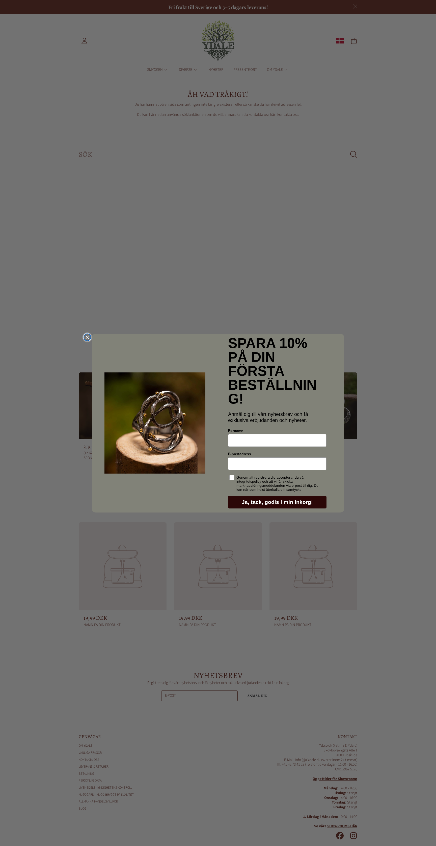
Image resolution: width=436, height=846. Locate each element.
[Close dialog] (87, 337)
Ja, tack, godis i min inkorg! (277, 502)
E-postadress (239, 454)
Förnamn (235, 431)
